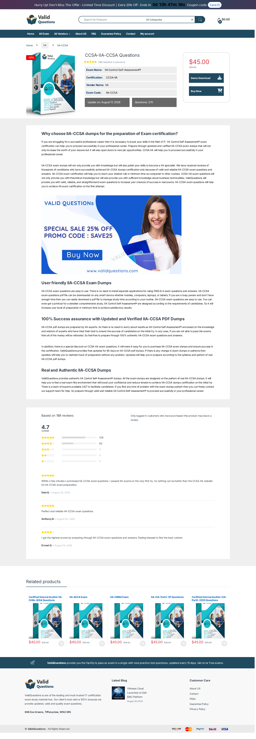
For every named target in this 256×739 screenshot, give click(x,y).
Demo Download (200, 78)
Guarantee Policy (111, 33)
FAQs (193, 698)
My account (147, 33)
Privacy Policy (197, 709)
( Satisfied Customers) (111, 62)
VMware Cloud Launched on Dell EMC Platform (136, 692)
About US (80, 33)
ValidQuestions (37, 728)
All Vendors (61, 33)
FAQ (93, 33)
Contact (130, 33)
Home (30, 33)
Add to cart (61, 643)
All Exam (44, 33)
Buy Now (196, 91)
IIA (44, 45)
